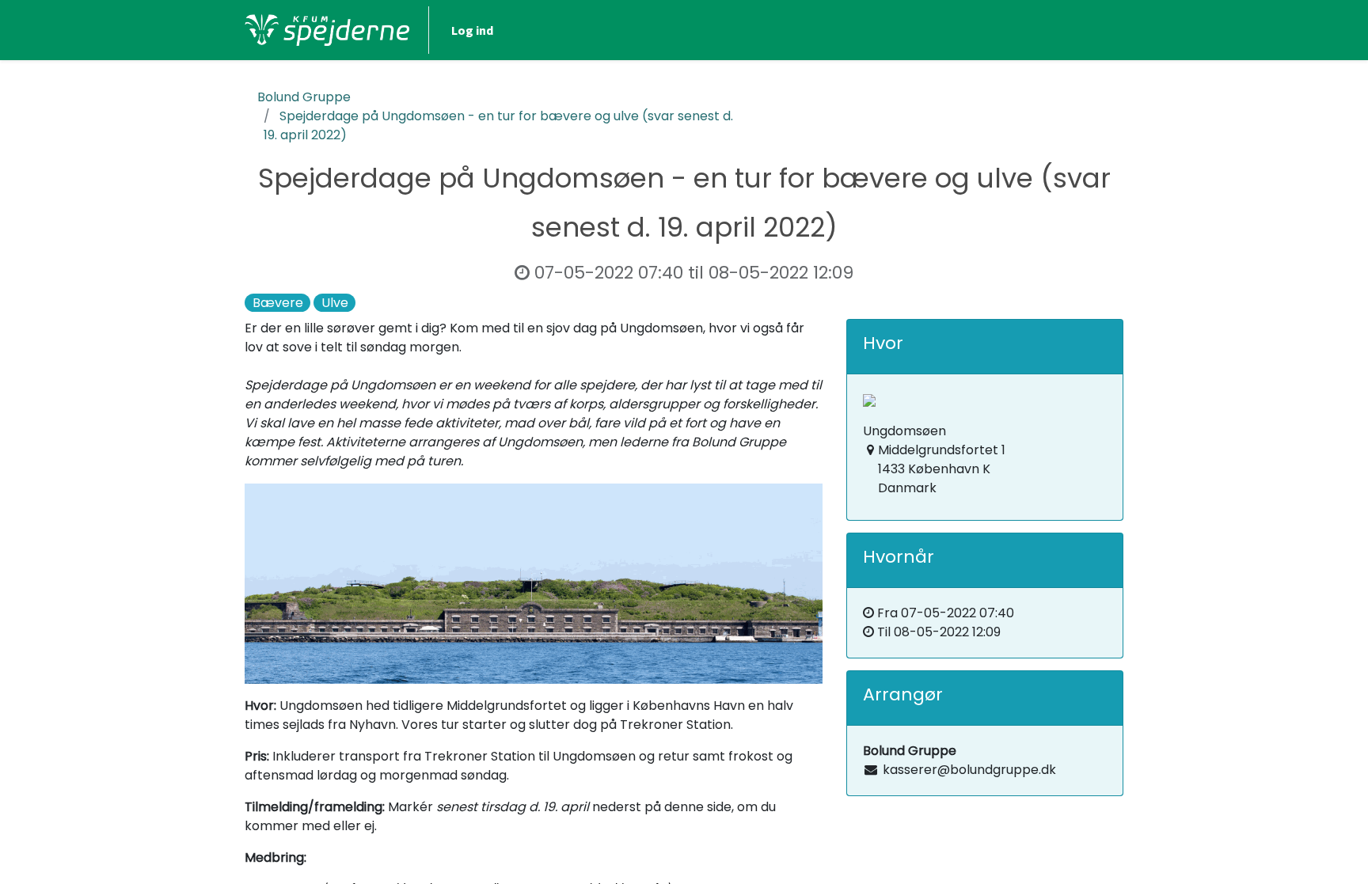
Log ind (472, 30)
